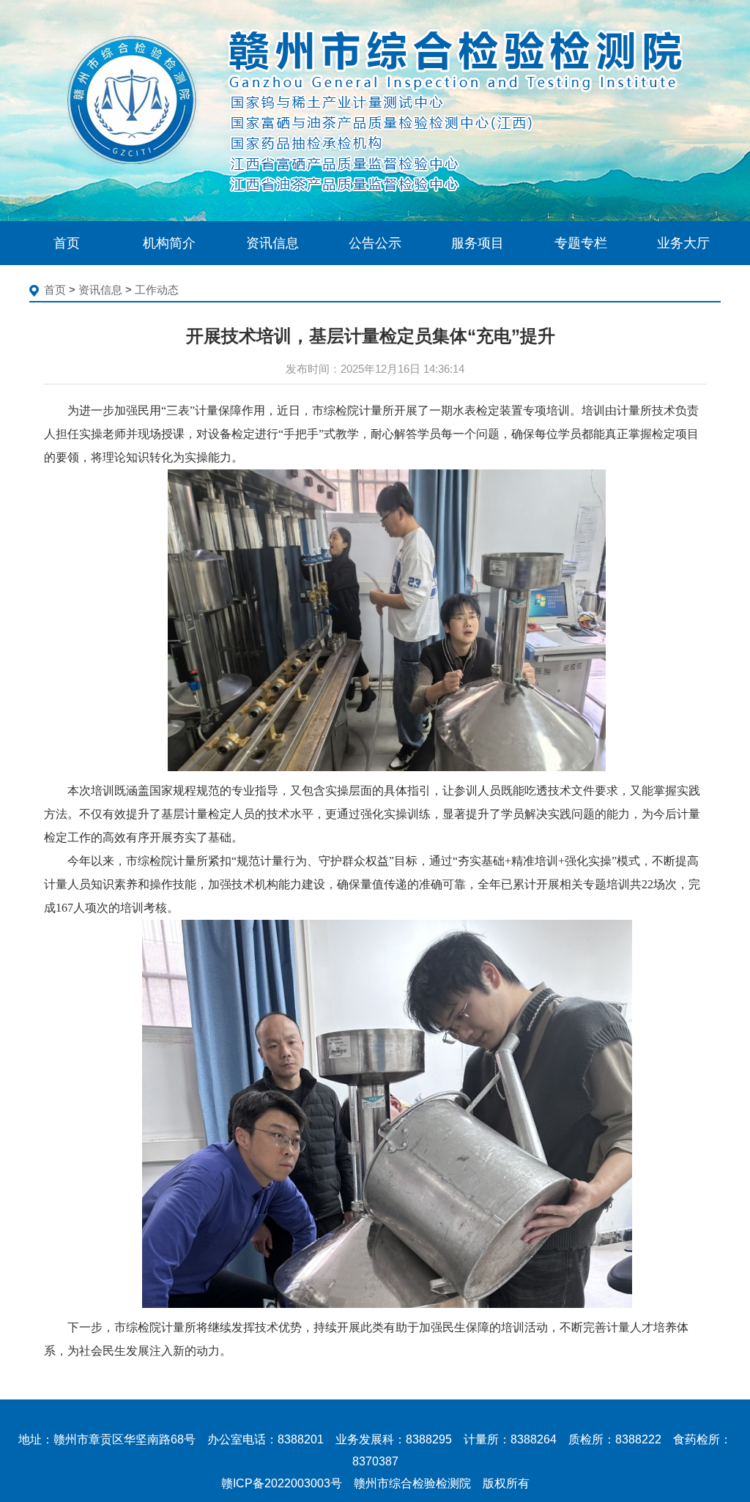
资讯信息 (100, 289)
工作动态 (157, 289)
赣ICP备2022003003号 (281, 1483)
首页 (55, 289)
